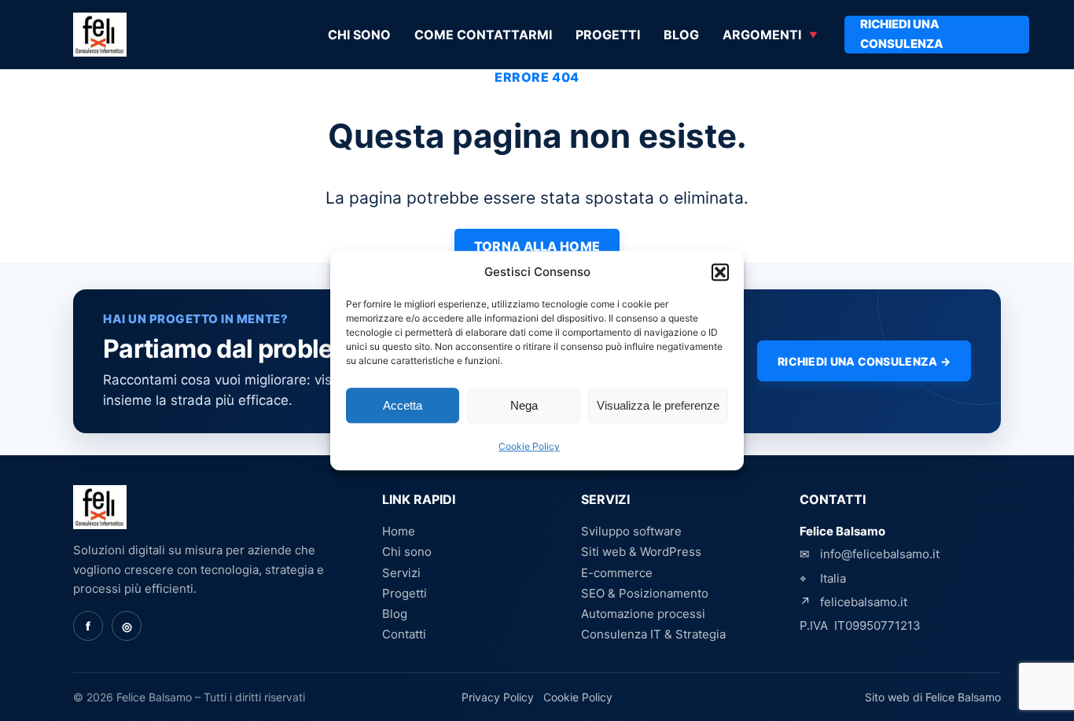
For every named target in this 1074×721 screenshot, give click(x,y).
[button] (720, 272)
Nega (524, 405)
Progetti (608, 34)
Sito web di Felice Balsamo (933, 697)
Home (398, 531)
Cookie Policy (529, 447)
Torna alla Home (537, 246)
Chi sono (359, 34)
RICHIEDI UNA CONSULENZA (901, 34)
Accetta (402, 405)
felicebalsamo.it (863, 601)
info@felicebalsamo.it (880, 553)
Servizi (401, 572)
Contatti (404, 634)
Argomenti (762, 34)
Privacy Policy (498, 697)
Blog (681, 34)
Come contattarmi (483, 34)
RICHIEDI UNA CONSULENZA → (864, 361)
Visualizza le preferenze (658, 405)
